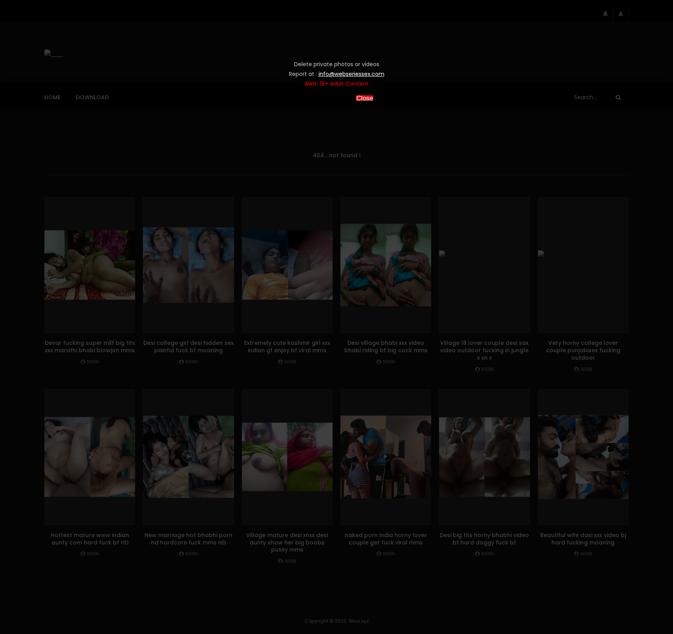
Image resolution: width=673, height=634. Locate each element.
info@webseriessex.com (351, 74)
